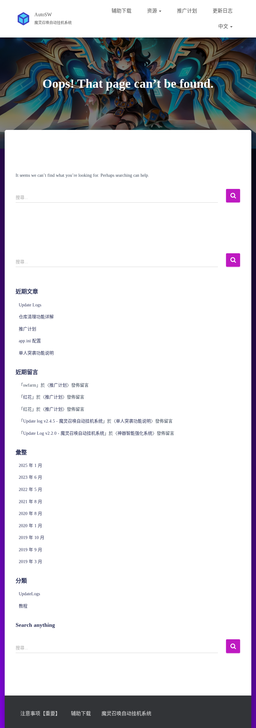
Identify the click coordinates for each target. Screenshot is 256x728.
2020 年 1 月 (30, 525)
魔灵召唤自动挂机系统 (126, 713)
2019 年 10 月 (31, 537)
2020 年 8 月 (30, 513)
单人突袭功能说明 (36, 353)
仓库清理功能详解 (36, 316)
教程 (23, 606)
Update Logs (30, 305)
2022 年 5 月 (30, 489)
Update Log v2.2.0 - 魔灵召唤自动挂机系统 (63, 433)
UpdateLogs (29, 594)
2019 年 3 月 (30, 561)
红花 (27, 397)
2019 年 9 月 (30, 549)
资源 (152, 10)
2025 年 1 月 (30, 465)
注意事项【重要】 (40, 713)
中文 (223, 26)
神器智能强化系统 (134, 433)
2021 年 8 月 (30, 501)
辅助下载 (121, 10)
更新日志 (223, 10)
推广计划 (187, 10)
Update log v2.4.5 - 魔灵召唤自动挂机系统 (63, 421)
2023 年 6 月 (30, 477)
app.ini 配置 (30, 341)
